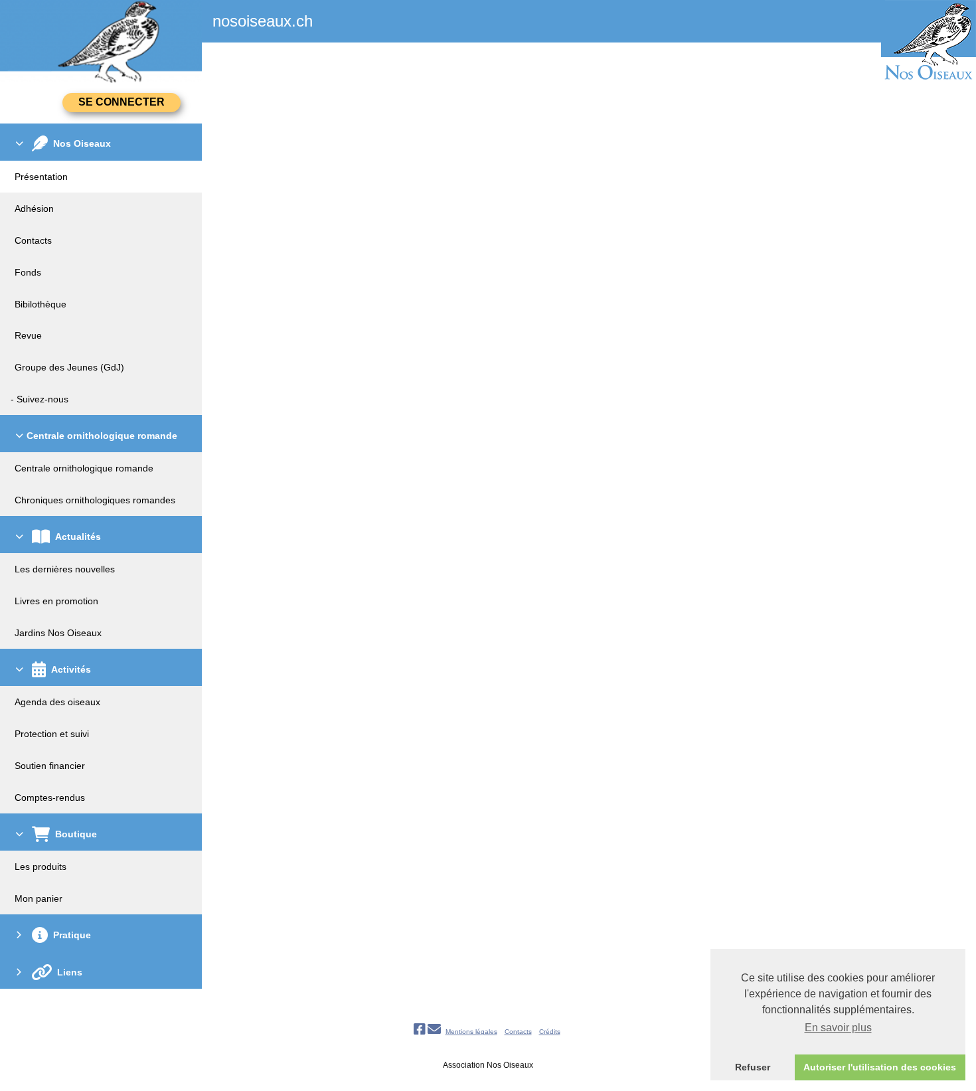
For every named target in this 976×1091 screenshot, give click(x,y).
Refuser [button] (752, 1067)
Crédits (549, 1031)
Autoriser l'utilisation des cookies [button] (879, 1067)
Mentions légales (471, 1031)
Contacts (518, 1031)
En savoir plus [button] (838, 1027)
